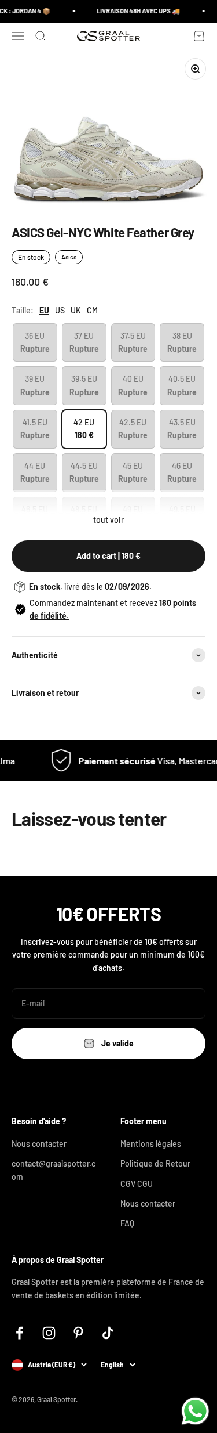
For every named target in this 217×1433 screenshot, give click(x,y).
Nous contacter (39, 1144)
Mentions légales (150, 1144)
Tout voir (108, 520)
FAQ (127, 1223)
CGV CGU (136, 1184)
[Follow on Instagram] (49, 1333)
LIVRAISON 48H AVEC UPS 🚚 (135, 11)
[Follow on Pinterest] (78, 1333)
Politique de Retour (155, 1163)
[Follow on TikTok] (108, 1333)
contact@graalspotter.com (53, 1169)
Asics (68, 257)
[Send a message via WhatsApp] (195, 1411)
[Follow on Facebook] (19, 1333)
